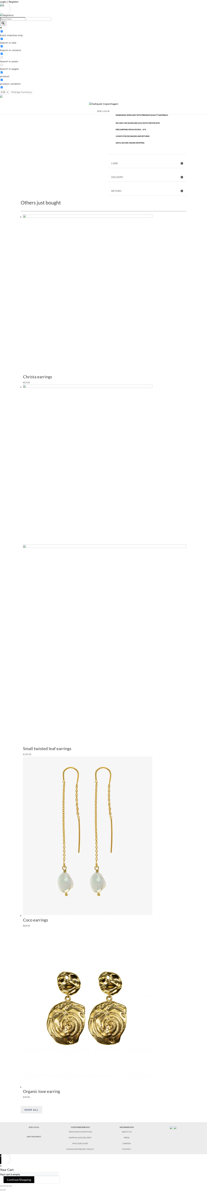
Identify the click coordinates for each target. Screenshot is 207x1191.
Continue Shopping (19, 1179)
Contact (126, 1149)
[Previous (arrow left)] (1, 1189)
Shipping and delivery (80, 1137)
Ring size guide (80, 1143)
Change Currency (21, 92)
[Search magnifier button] (3, 23)
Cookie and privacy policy (80, 1149)
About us (126, 1132)
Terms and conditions (80, 1132)
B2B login (103, 111)
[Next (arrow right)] (4, 1189)
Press (126, 1137)
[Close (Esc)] (1, 1185)
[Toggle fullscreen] (7, 1185)
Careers (126, 1143)
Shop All (31, 1109)
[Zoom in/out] (10, 1185)
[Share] (4, 1185)
